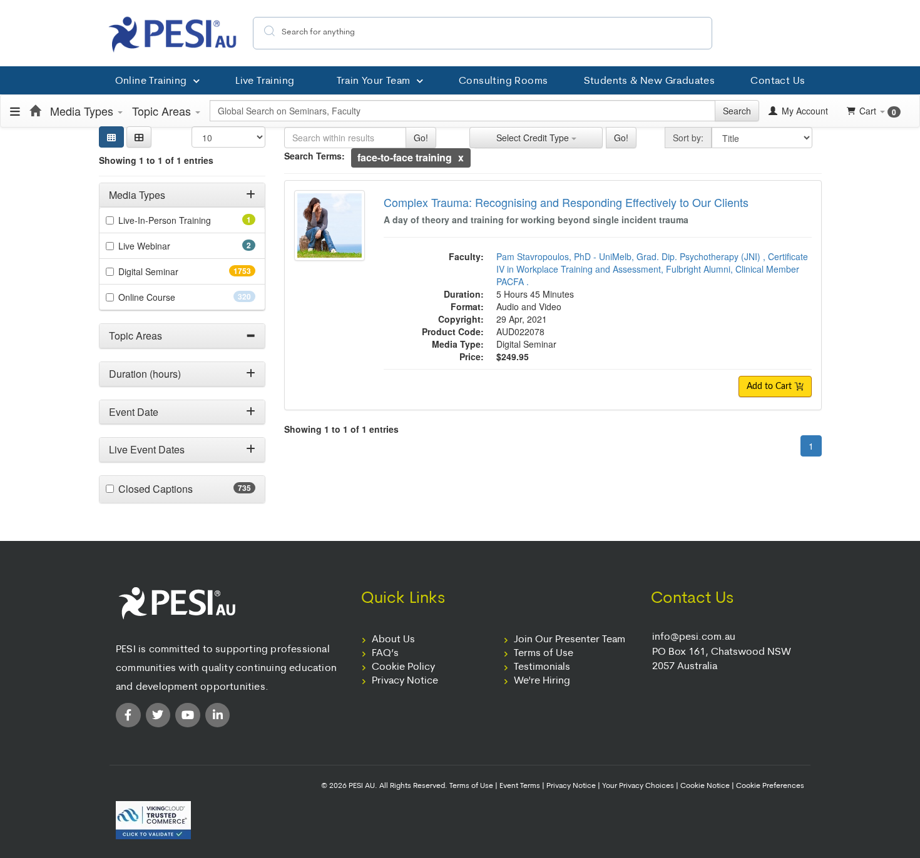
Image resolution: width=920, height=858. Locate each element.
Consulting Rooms (503, 81)
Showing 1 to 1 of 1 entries (156, 160)
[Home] (35, 110)
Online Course (169, 297)
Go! (421, 137)
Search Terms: (314, 155)
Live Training (264, 81)
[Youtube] (187, 715)
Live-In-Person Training (181, 220)
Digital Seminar (173, 271)
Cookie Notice (705, 786)
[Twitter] (158, 715)
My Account (803, 110)
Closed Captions (180, 489)
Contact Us (777, 81)
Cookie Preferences (770, 786)
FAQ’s (385, 654)
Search (737, 110)
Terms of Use (543, 654)
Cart (877, 111)
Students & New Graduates (649, 81)
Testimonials (542, 667)
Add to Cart (770, 386)
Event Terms (519, 786)
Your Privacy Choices (638, 786)
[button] (138, 137)
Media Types (83, 111)
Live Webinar (161, 246)
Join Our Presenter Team (569, 640)
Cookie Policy (403, 667)
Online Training (151, 81)
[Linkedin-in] (217, 715)
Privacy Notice (405, 681)
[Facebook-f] (128, 715)
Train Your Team (374, 81)
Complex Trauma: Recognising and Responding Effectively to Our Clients (566, 202)
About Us (393, 640)
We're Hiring (542, 681)
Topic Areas (163, 111)
